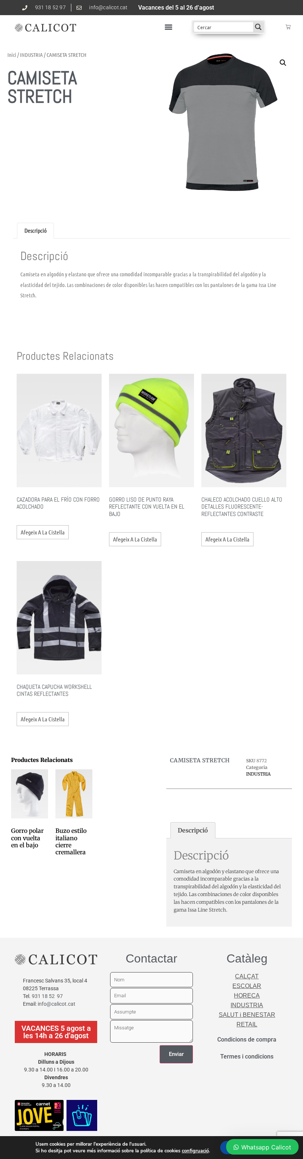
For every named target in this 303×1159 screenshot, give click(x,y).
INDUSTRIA (31, 54)
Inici (11, 54)
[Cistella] (288, 27)
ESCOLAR (246, 986)
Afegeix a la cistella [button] (43, 532)
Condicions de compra (246, 1039)
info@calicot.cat (56, 1004)
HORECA (247, 995)
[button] (168, 27)
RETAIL (246, 1024)
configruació (195, 1151)
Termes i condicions (246, 1056)
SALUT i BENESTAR (247, 1015)
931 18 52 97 (47, 996)
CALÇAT (247, 976)
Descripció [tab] (35, 230)
